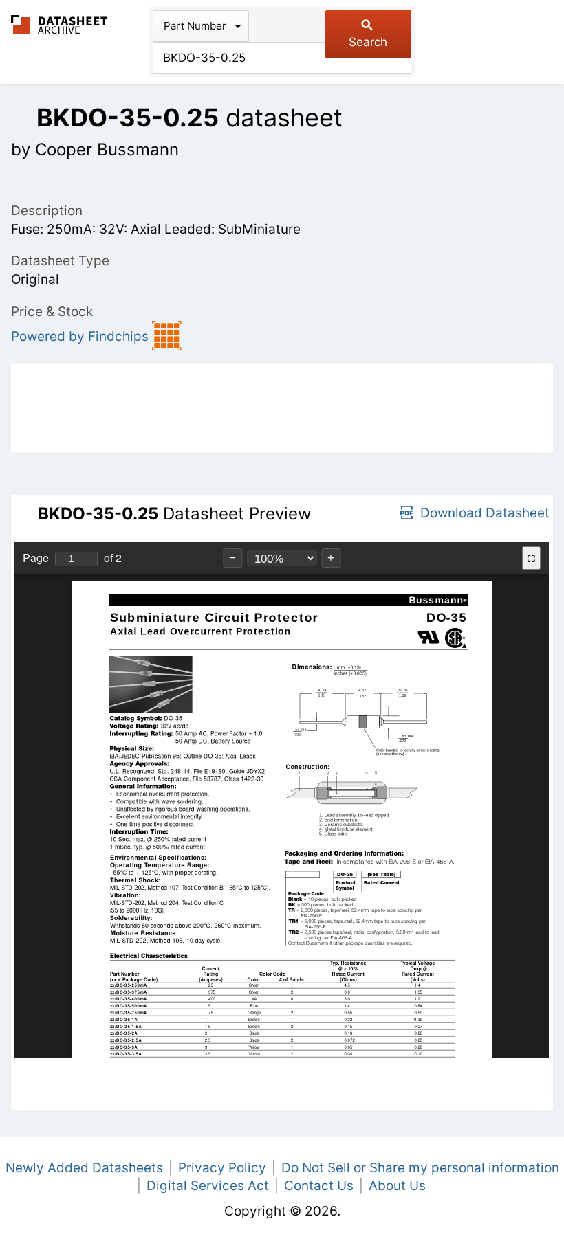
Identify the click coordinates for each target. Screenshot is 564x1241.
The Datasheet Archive (59, 24)
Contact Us (319, 1186)
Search (368, 42)
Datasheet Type (60, 261)
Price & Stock (52, 312)
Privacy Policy (222, 1168)
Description (47, 211)
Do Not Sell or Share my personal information (420, 1168)
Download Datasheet (485, 513)
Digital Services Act (208, 1186)
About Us (397, 1186)
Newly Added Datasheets (84, 1168)
